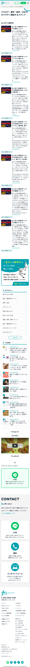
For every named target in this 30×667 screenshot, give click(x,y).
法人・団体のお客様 (19, 633)
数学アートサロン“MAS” (20, 642)
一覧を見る (15, 337)
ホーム (4, 603)
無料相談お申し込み (5, 647)
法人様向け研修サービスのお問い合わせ (9, 649)
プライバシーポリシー (5, 653)
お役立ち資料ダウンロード (6, 656)
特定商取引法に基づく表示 (6, 651)
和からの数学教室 (19, 621)
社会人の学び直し (19, 631)
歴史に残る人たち (8, 311)
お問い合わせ (4, 644)
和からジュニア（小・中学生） (21, 629)
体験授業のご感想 (21, 610)
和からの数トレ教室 (19, 625)
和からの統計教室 (19, 623)
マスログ (18, 605)
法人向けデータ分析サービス (21, 635)
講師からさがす (6, 621)
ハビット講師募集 (6, 613)
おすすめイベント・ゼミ (9, 328)
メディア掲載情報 (20, 613)
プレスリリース (20, 615)
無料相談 (23, 3)
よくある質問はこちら (8, 513)
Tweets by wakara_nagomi (9, 465)
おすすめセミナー (8, 332)
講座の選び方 (18, 618)
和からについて (6, 605)
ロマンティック (7, 307)
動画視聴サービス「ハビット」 (21, 639)
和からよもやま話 (8, 294)
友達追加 (17, 3)
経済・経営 (6, 303)
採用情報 (4, 610)
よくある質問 (5, 615)
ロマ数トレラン (18, 637)
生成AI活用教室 (18, 627)
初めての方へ (5, 608)
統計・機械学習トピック (7, 53)
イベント (18, 608)
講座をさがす (6, 619)
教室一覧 (4, 624)
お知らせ (18, 603)
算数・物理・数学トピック (10, 319)
